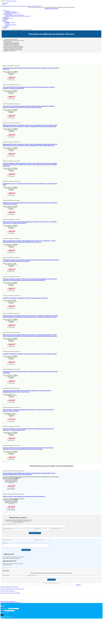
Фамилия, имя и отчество (8, 528)
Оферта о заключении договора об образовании (10, 592)
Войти (2, 617)
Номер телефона (6, 575)
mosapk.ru (78, 584)
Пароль (1, 610)
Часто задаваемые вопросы (10, 24)
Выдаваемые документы (10, 22)
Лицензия (7, 23)
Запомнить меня (5, 612)
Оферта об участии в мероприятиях (7, 590)
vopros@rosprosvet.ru (12, 0)
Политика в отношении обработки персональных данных (12, 588)
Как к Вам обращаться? (7, 539)
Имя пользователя (4, 608)
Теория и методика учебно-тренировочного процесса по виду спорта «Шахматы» (24, 496)
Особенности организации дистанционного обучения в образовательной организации (25, 298)
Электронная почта (55, 528)
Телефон (37, 528)
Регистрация (3, 616)
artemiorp (19, 29)
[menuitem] (53, 3)
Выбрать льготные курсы (51, 8)
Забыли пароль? (9, 616)
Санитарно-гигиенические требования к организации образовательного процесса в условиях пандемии (30, 353)
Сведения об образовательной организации (9, 586)
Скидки (6, 25)
